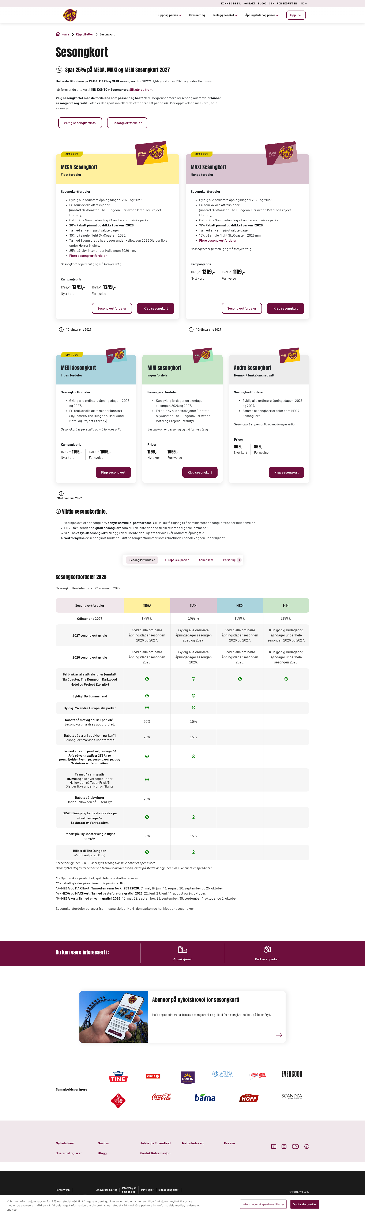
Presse (229, 1143)
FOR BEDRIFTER (287, 3)
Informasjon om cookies (129, 1189)
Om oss (103, 1143)
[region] (182, 1204)
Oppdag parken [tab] (168, 15)
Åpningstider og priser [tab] (260, 15)
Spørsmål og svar (69, 1153)
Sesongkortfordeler (142, 560)
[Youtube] (295, 1146)
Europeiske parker (177, 560)
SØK (271, 3)
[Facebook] (273, 1146)
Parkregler (147, 1189)
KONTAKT (250, 3)
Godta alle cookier (305, 1204)
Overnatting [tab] (197, 15)
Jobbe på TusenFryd (155, 1143)
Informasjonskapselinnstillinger (263, 1204)
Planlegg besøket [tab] (223, 15)
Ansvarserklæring (106, 1189)
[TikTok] (306, 1146)
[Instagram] (284, 1146)
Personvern (63, 1189)
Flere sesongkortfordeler (88, 255)
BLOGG (262, 3)
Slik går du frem (140, 89)
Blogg (102, 1153)
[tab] (296, 15)
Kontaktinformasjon (155, 1153)
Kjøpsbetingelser (168, 1189)
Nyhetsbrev (65, 1143)
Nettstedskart (193, 1143)
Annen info (206, 560)
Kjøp (293, 15)
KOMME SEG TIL (231, 3)
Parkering (229, 560)
